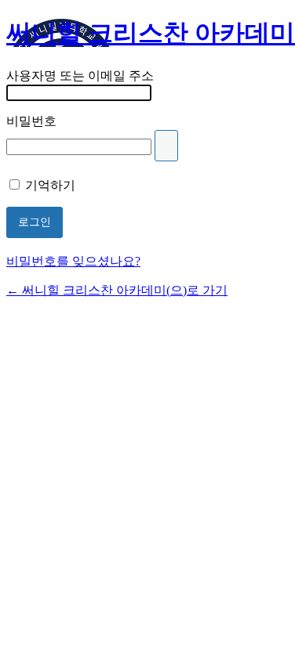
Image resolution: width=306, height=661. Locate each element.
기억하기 (50, 185)
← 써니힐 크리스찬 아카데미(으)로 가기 (117, 290)
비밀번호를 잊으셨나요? (73, 261)
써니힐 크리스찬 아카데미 (150, 33)
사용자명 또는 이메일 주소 (80, 75)
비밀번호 (31, 121)
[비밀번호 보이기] (166, 145)
